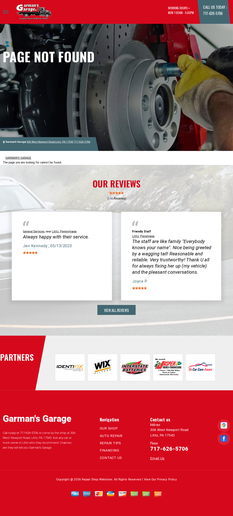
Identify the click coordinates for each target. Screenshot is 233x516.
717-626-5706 (212, 13)
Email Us (157, 458)
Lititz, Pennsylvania (64, 231)
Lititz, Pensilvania (143, 236)
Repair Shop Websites (97, 479)
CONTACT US (111, 458)
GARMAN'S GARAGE (18, 158)
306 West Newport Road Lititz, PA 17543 (50, 141)
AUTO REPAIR (111, 436)
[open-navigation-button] (5, 11)
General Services (33, 231)
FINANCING (109, 450)
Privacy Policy (167, 479)
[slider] (116, 192)
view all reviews (116, 309)
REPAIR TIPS (110, 443)
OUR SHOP (109, 428)
